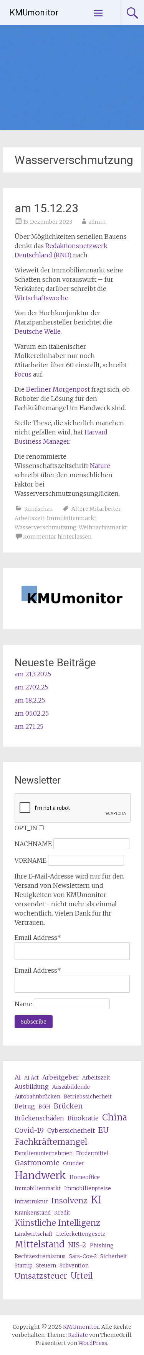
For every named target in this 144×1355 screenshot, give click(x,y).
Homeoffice (85, 1177)
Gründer (73, 1163)
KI (96, 1200)
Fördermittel (92, 1153)
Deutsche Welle (38, 331)
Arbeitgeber (60, 1077)
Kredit (62, 1213)
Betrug (25, 1106)
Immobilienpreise (87, 1188)
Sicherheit (113, 1256)
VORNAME (30, 860)
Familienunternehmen (44, 1153)
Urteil (82, 1276)
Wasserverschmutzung (45, 527)
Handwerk (40, 1175)
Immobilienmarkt (71, 518)
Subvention (74, 1265)
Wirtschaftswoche (41, 298)
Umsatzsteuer (41, 1276)
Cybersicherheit (71, 1130)
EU (103, 1130)
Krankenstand (33, 1213)
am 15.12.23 (46, 208)
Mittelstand (40, 1244)
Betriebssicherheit (88, 1096)
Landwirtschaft (34, 1234)
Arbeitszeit (30, 518)
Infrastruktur (31, 1201)
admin (97, 221)
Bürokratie (83, 1118)
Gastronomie (37, 1162)
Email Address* (38, 937)
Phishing (102, 1245)
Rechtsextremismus (40, 1256)
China (114, 1117)
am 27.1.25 (29, 726)
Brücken (68, 1106)
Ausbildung (32, 1086)
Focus (23, 374)
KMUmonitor (34, 12)
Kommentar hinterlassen (57, 536)
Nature (100, 466)
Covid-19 (29, 1130)
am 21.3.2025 (33, 674)
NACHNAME (33, 844)
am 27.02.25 (31, 687)
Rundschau (38, 508)
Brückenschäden (39, 1118)
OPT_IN (26, 828)
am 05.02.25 (32, 713)
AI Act (31, 1078)
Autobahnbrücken (37, 1096)
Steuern (46, 1265)
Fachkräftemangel (51, 1142)
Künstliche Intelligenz (57, 1223)
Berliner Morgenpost (58, 389)
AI (18, 1077)
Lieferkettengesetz (80, 1234)
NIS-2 (77, 1244)
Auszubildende (71, 1087)
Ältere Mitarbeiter (96, 508)
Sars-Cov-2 (83, 1256)
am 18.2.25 (30, 700)
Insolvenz (69, 1200)
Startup (24, 1265)
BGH (44, 1106)
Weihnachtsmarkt (103, 527)
